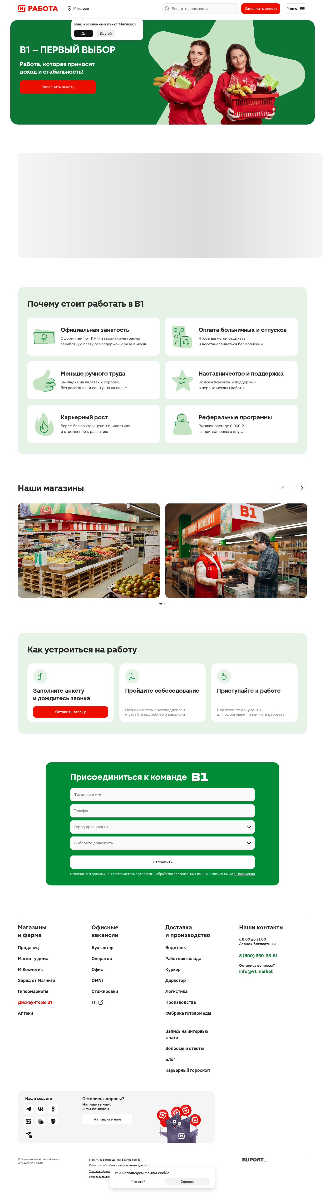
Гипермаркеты (33, 991)
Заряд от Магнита (36, 980)
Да (83, 33)
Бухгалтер (102, 947)
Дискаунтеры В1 (35, 1002)
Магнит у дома (33, 958)
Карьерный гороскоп (187, 1070)
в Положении (244, 874)
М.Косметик (30, 969)
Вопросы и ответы (184, 1048)
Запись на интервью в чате (186, 1034)
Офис (97, 969)
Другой (106, 33)
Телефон (81, 810)
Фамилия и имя (88, 794)
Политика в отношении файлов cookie (115, 1159)
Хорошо (187, 1181)
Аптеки (25, 1013)
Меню (291, 8)
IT (94, 1002)
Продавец (28, 947)
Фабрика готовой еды (188, 1013)
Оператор (102, 958)
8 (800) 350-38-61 (258, 955)
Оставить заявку (70, 712)
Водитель (175, 947)
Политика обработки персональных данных (118, 1165)
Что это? (138, 1181)
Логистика (176, 991)
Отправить (162, 862)
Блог (170, 1059)
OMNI (97, 980)
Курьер (173, 969)
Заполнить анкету (261, 8)
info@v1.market (256, 971)
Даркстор (175, 980)
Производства (180, 1002)
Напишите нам (107, 1119)
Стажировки (105, 991)
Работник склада (183, 958)
